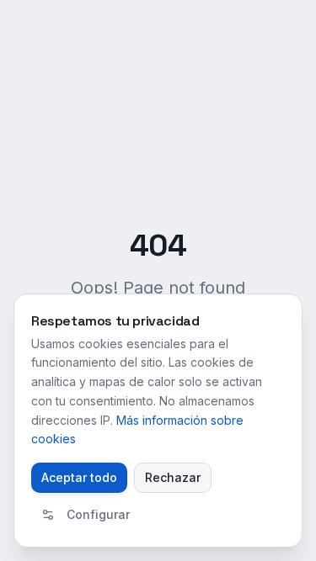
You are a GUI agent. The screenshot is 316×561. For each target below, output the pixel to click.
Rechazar (173, 477)
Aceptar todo (79, 477)
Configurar (98, 514)
